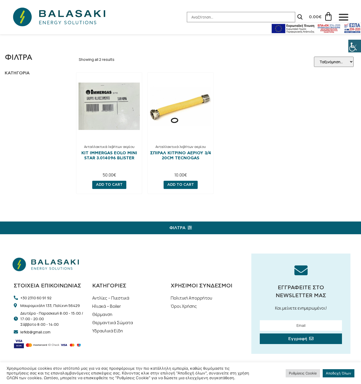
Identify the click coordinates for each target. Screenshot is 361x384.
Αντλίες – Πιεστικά (110, 298)
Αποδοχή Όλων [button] (338, 373)
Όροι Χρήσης (184, 306)
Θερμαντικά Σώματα (112, 323)
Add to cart (109, 185)
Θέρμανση (102, 314)
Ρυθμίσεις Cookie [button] (303, 373)
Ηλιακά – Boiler (106, 306)
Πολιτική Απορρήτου (191, 298)
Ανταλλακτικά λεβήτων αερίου (109, 146)
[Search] (300, 17)
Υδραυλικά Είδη (107, 331)
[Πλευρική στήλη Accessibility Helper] (354, 46)
